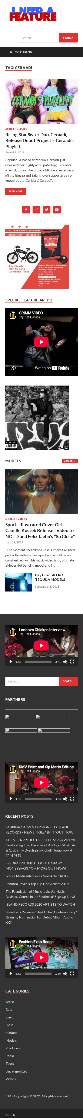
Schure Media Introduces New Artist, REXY (37, 876)
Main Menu (23, 51)
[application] (41, 645)
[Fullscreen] (72, 662)
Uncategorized (16, 1071)
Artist (9, 129)
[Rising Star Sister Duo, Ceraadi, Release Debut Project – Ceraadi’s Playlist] (41, 103)
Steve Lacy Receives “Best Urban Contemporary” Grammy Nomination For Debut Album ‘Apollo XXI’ (41, 917)
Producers (13, 1048)
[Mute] (65, 662)
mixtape (21, 129)
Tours (10, 1063)
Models (10, 519)
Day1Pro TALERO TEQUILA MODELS (50, 577)
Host (9, 1025)
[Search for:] (48, 37)
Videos (22, 519)
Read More (16, 191)
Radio (10, 1056)
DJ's (9, 1009)
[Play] (11, 662)
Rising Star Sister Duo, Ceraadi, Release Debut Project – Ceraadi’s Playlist (39, 140)
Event (10, 1017)
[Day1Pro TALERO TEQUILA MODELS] (18, 590)
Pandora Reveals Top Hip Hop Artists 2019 (37, 884)
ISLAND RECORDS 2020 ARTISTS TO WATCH (40, 904)
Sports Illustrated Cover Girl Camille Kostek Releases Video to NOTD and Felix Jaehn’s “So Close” (40, 530)
